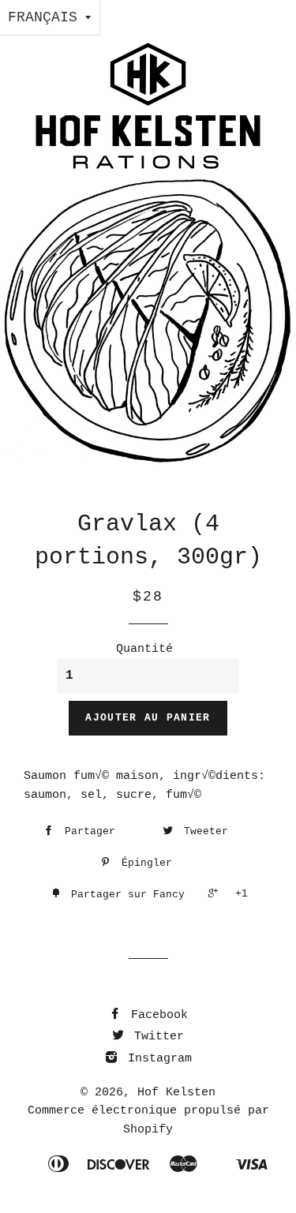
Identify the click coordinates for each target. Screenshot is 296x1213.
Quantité (144, 649)
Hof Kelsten (176, 1092)
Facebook (156, 1015)
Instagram (156, 1058)
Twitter (155, 1036)
